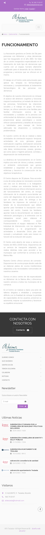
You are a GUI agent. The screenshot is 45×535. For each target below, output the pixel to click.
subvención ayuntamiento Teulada (24, 470)
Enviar (21, 406)
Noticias (5, 376)
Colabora (6, 372)
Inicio (5, 34)
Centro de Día (13, 34)
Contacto (20, 330)
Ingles (26, 9)
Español (31, 9)
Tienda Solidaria (8, 369)
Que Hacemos (7, 361)
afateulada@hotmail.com (35, 5)
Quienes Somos (8, 357)
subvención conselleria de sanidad (24, 461)
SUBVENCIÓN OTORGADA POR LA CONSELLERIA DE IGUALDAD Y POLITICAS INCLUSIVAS (26, 426)
